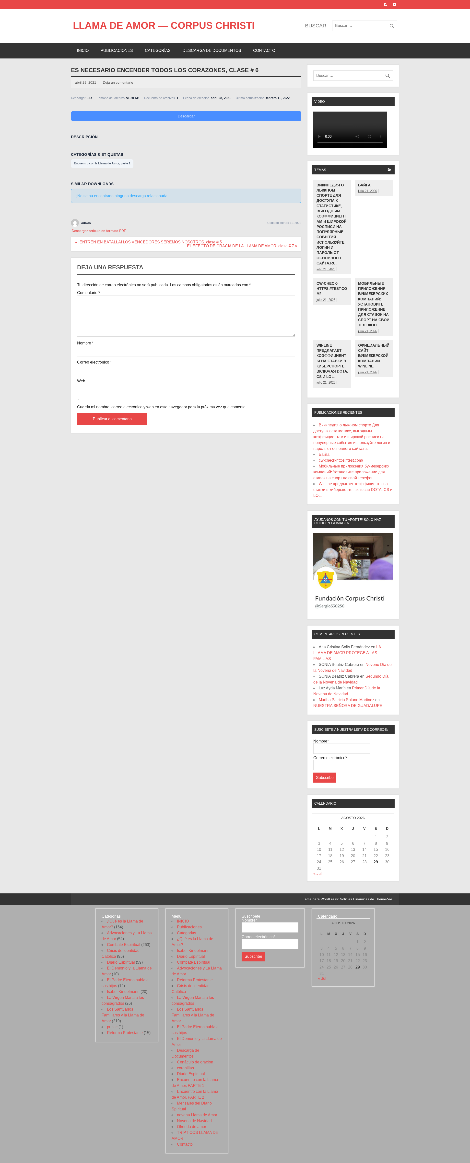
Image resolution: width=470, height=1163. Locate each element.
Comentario (88, 293)
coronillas (185, 1068)
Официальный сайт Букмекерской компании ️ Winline (373, 355)
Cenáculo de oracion (195, 1062)
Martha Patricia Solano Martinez (346, 700)
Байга (364, 185)
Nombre (85, 343)
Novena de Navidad (194, 1121)
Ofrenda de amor (191, 1127)
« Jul (317, 873)
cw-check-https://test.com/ (332, 288)
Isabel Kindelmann (123, 992)
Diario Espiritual (121, 962)
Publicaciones (117, 50)
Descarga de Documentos (212, 50)
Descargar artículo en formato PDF (99, 231)
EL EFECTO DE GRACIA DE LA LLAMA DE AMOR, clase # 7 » (242, 246)
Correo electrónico (94, 362)
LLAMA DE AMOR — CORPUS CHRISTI (164, 25)
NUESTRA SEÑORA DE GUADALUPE (347, 706)
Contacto (264, 50)
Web (81, 381)
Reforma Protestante (125, 1033)
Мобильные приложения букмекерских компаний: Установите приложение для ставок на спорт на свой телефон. (373, 304)
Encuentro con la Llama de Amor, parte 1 (102, 163)
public (112, 1027)
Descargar (186, 116)
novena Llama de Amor (197, 1115)
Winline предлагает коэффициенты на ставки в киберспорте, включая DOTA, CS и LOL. (332, 361)
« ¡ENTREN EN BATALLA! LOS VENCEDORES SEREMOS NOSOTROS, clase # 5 (148, 242)
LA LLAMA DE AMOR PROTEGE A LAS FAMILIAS (347, 653)
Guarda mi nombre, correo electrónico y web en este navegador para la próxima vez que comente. (162, 407)
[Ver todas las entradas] (389, 170)
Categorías (158, 50)
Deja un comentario (118, 82)
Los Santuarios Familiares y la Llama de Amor (123, 1015)
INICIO (83, 50)
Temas (320, 170)
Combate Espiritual (123, 945)
